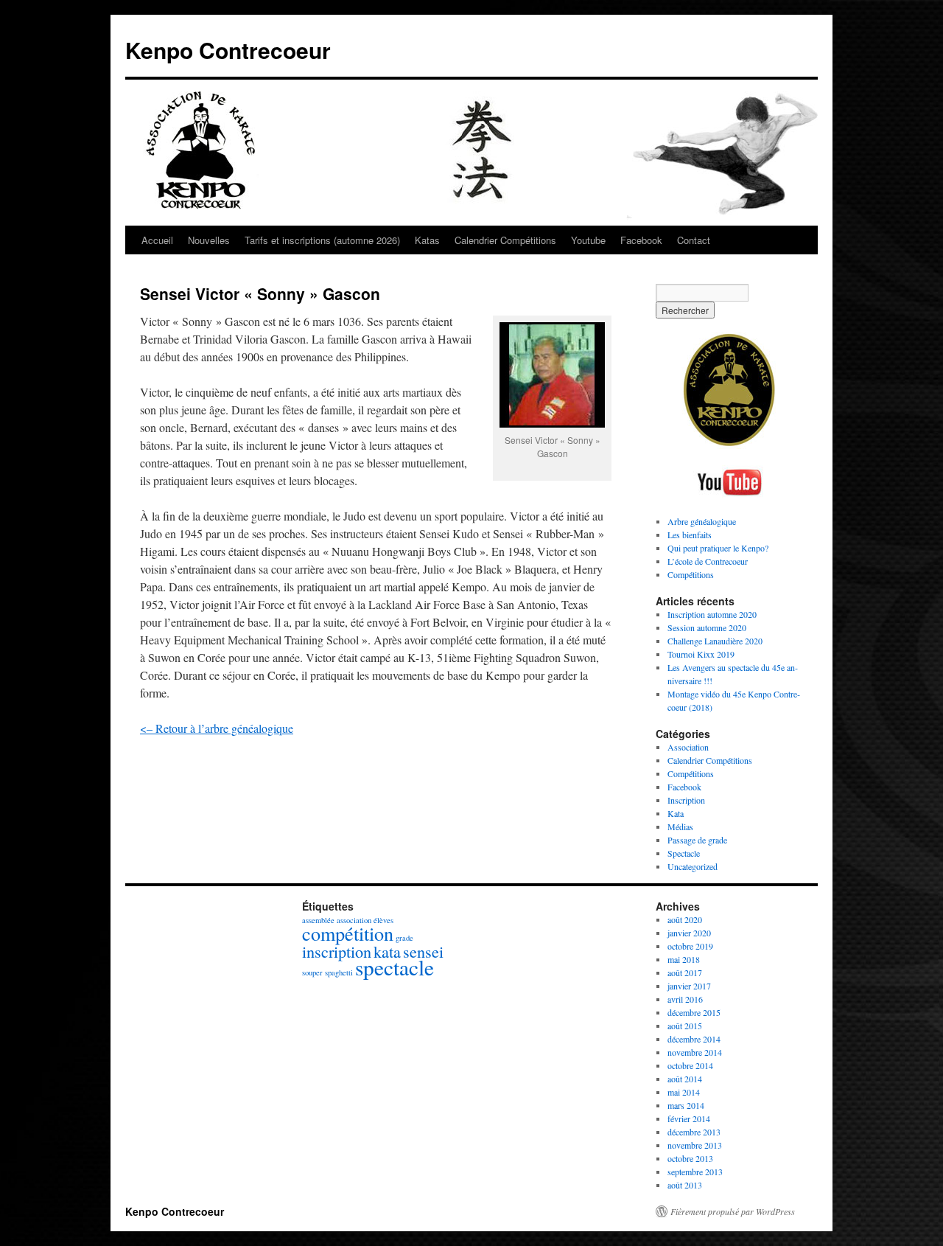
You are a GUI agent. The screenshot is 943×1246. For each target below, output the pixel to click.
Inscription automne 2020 (712, 614)
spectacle (394, 967)
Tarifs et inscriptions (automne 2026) (322, 240)
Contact (693, 240)
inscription (336, 951)
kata (387, 951)
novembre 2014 (694, 1052)
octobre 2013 (690, 1158)
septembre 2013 (695, 1171)
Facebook (641, 240)
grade (404, 938)
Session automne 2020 (706, 627)
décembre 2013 (694, 1132)
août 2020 (684, 919)
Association (688, 747)
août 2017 (684, 972)
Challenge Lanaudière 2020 (715, 641)
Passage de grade (697, 840)
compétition (347, 933)
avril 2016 (685, 999)
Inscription (686, 800)
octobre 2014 (690, 1065)
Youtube (588, 240)
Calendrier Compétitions (505, 240)
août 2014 (684, 1079)
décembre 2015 (694, 1012)
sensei (423, 951)
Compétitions (690, 574)
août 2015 (684, 1025)
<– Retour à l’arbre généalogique (216, 728)
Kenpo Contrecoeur (228, 50)
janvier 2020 (689, 933)
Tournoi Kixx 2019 (701, 654)
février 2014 (688, 1118)
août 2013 (684, 1185)
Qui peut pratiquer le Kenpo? (717, 548)
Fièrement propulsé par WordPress (732, 1211)
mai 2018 (683, 959)
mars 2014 (685, 1105)
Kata (675, 813)
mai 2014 (683, 1092)
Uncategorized (692, 866)
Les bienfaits (689, 534)
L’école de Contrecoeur (707, 561)
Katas (427, 240)
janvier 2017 (689, 986)
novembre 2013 (694, 1145)
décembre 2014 (694, 1039)
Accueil (157, 240)
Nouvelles (209, 240)
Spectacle (683, 853)
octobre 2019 (690, 946)
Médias (680, 826)
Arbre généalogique (701, 521)
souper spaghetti (327, 972)
